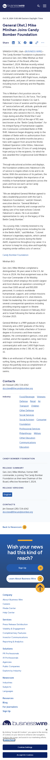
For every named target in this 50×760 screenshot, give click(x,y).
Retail (33, 401)
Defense (23, 401)
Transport (24, 405)
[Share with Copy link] (37, 43)
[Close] (46, 730)
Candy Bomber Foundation (15, 255)
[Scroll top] (40, 587)
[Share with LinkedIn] (13, 43)
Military (37, 433)
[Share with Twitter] (19, 43)
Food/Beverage (27, 396)
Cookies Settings (25, 747)
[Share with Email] (31, 43)
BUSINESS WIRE (33, 51)
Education (24, 447)
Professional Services (29, 428)
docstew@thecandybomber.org (18, 388)
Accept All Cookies (25, 755)
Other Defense (26, 410)
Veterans (41, 396)
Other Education (27, 438)
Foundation (25, 424)
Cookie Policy (9, 740)
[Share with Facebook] (25, 43)
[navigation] (44, 6)
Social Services (26, 415)
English (7, 494)
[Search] (38, 6)
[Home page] (14, 6)
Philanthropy (25, 433)
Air (39, 401)
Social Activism (26, 419)
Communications (27, 442)
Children (35, 405)
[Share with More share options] (43, 43)
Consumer (41, 419)
